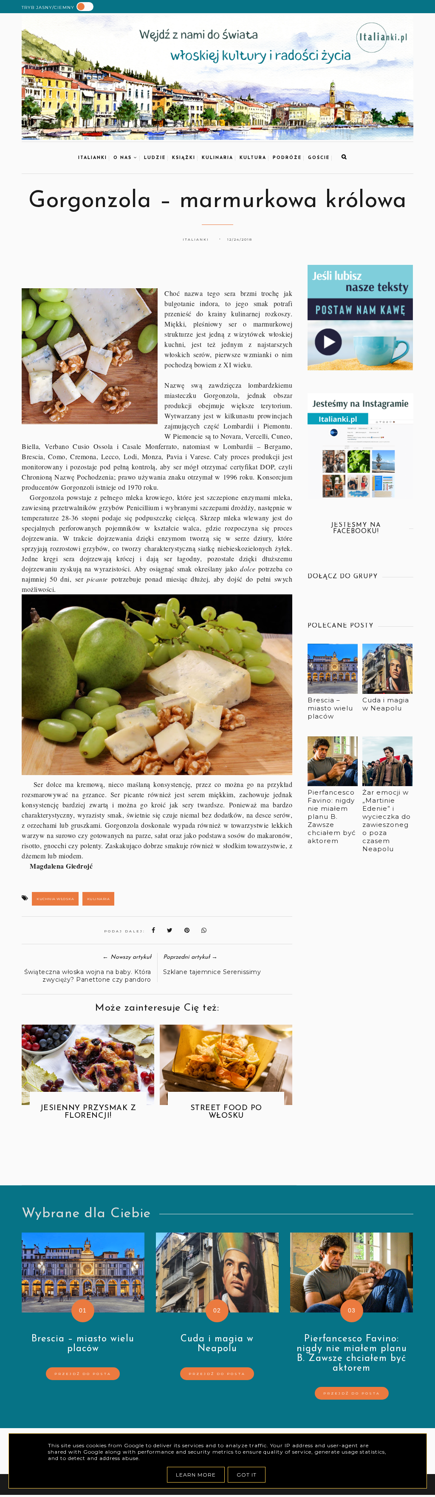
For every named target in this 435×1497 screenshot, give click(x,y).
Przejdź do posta (82, 1374)
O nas (123, 158)
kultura (253, 158)
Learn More (196, 1474)
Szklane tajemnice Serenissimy (212, 972)
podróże (287, 158)
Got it (247, 1474)
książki (183, 158)
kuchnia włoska (55, 899)
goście (319, 158)
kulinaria (217, 158)
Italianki (92, 158)
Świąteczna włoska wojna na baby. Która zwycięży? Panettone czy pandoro (87, 975)
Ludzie (155, 158)
